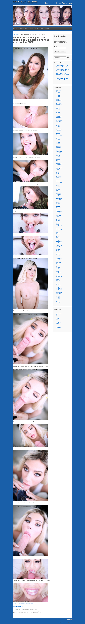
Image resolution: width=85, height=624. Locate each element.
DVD (56, 314)
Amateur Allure (17, 622)
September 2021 (59, 167)
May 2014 (58, 281)
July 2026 (57, 91)
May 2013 (58, 297)
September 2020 (59, 182)
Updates (17, 34)
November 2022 (59, 148)
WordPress (70, 622)
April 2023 (58, 142)
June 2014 (58, 280)
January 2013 (58, 302)
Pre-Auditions (58, 322)
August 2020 (58, 184)
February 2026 (58, 98)
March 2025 (58, 112)
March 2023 (58, 143)
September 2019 (59, 198)
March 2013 (58, 300)
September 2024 (59, 120)
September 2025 (59, 104)
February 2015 (58, 270)
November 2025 (59, 101)
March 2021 (58, 174)
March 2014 (58, 284)
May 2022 (58, 156)
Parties (57, 320)
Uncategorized (58, 327)
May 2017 (58, 234)
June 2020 (58, 186)
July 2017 (57, 232)
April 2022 (58, 157)
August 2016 (58, 246)
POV (33, 612)
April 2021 (58, 173)
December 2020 (59, 178)
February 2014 (58, 285)
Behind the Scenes (59, 313)
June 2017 (58, 233)
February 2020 (58, 191)
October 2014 (58, 275)
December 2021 (59, 163)
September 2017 (59, 229)
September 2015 (59, 260)
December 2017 (59, 225)
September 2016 (59, 245)
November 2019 (59, 195)
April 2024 (58, 126)
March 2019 (58, 206)
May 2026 (58, 94)
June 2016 (58, 249)
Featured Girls (58, 317)
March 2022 (58, 159)
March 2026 (58, 96)
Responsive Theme (62, 622)
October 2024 (58, 118)
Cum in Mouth (29, 612)
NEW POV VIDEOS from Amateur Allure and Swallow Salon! (26, 609)
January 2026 (58, 99)
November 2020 (59, 180)
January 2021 (58, 177)
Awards (57, 311)
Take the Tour (47, 28)
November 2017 (59, 227)
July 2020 (57, 185)
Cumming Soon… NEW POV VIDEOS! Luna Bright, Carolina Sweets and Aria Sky (35, 611)
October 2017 (58, 228)
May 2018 (58, 219)
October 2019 (58, 197)
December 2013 (59, 288)
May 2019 (58, 203)
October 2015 (58, 259)
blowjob (23, 612)
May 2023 (58, 141)
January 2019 (58, 208)
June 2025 (58, 108)
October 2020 (58, 181)
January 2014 (58, 287)
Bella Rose (20, 612)
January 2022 (58, 161)
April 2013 (58, 298)
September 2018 (59, 214)
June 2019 (58, 202)
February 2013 (58, 301)
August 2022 (58, 152)
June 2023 (58, 139)
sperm (35, 612)
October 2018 (58, 212)
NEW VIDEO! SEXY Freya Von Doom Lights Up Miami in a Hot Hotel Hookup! (62, 80)
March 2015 (58, 268)
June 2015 (58, 264)
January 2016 (58, 255)
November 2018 (59, 211)
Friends (57, 318)
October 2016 (58, 244)
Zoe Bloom (41, 612)
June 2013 (58, 296)
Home (14, 34)
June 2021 (58, 171)
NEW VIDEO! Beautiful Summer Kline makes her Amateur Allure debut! (62, 67)
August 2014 (58, 277)
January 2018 (58, 224)
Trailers (57, 326)
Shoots (57, 324)
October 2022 (58, 150)
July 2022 (57, 154)
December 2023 (59, 131)
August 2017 (58, 230)
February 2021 (58, 176)
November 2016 (59, 242)
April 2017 (58, 236)
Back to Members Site (23, 28)
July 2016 (57, 247)
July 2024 (57, 122)
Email (55, 46)
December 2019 (59, 194)
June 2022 (58, 155)
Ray (23, 45)
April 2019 (58, 204)
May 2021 (58, 172)
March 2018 (58, 221)
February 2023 (58, 144)
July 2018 (57, 216)
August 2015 (58, 262)
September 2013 (59, 292)
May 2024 (58, 125)
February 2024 (58, 129)
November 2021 (59, 164)
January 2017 (58, 240)
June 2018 (58, 217)
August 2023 (58, 137)
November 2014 (59, 274)
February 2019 (58, 207)
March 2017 (58, 237)
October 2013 (58, 290)
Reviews (57, 323)
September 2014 (59, 276)
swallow (37, 612)
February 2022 (58, 160)
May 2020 (58, 187)
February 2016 (58, 254)
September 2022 (59, 151)
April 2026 (58, 95)
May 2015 (58, 266)
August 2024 (58, 121)
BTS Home (15, 28)
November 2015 (59, 258)
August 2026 (58, 90)
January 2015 (58, 271)
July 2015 (57, 263)
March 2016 (58, 253)
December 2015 (59, 257)
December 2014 (59, 272)
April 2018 (58, 220)
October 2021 (58, 165)
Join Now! (41, 28)
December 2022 (59, 147)
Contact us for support (33, 28)
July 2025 (57, 107)
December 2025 (59, 100)
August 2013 (58, 293)
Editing (57, 315)
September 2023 (59, 135)
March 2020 (58, 190)
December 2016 (59, 241)
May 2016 (58, 250)
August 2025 (58, 105)
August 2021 (58, 168)
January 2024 (58, 130)
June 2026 (58, 92)
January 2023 (58, 146)
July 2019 (57, 201)
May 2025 (58, 109)
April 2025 (58, 111)
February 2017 (58, 238)
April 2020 (58, 189)
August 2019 (58, 199)
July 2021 (57, 169)
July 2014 (57, 279)
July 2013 (57, 294)
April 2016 (58, 251)
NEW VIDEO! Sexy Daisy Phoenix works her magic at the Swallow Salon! (62, 76)
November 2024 (59, 117)
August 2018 (58, 215)
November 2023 (59, 133)
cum (26, 612)
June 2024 (58, 124)
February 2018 (58, 223)
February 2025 (58, 113)
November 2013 (59, 289)
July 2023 (57, 138)
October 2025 (58, 103)
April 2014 (58, 283)
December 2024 (59, 116)
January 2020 (58, 193)
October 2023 (58, 134)
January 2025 (58, 114)
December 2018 (59, 210)
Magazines (58, 319)
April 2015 (58, 267)
